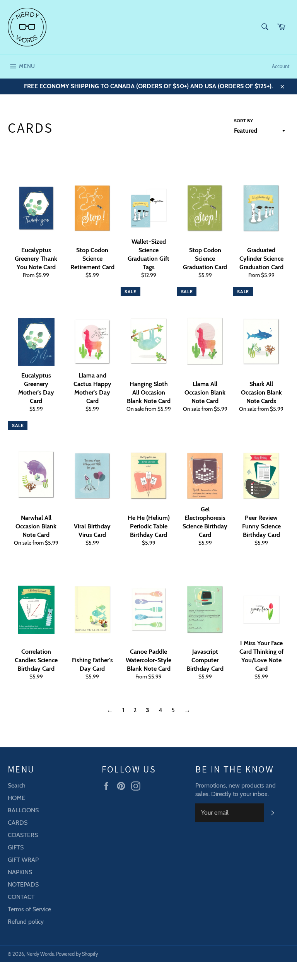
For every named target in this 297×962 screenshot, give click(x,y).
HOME (16, 797)
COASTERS (23, 835)
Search (17, 785)
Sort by (243, 120)
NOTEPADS (23, 884)
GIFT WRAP (23, 859)
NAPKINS (20, 872)
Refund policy (26, 921)
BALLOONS (23, 810)
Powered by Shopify (77, 954)
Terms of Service (29, 909)
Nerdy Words (40, 954)
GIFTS (16, 847)
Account (280, 66)
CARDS (17, 822)
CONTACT (21, 896)
